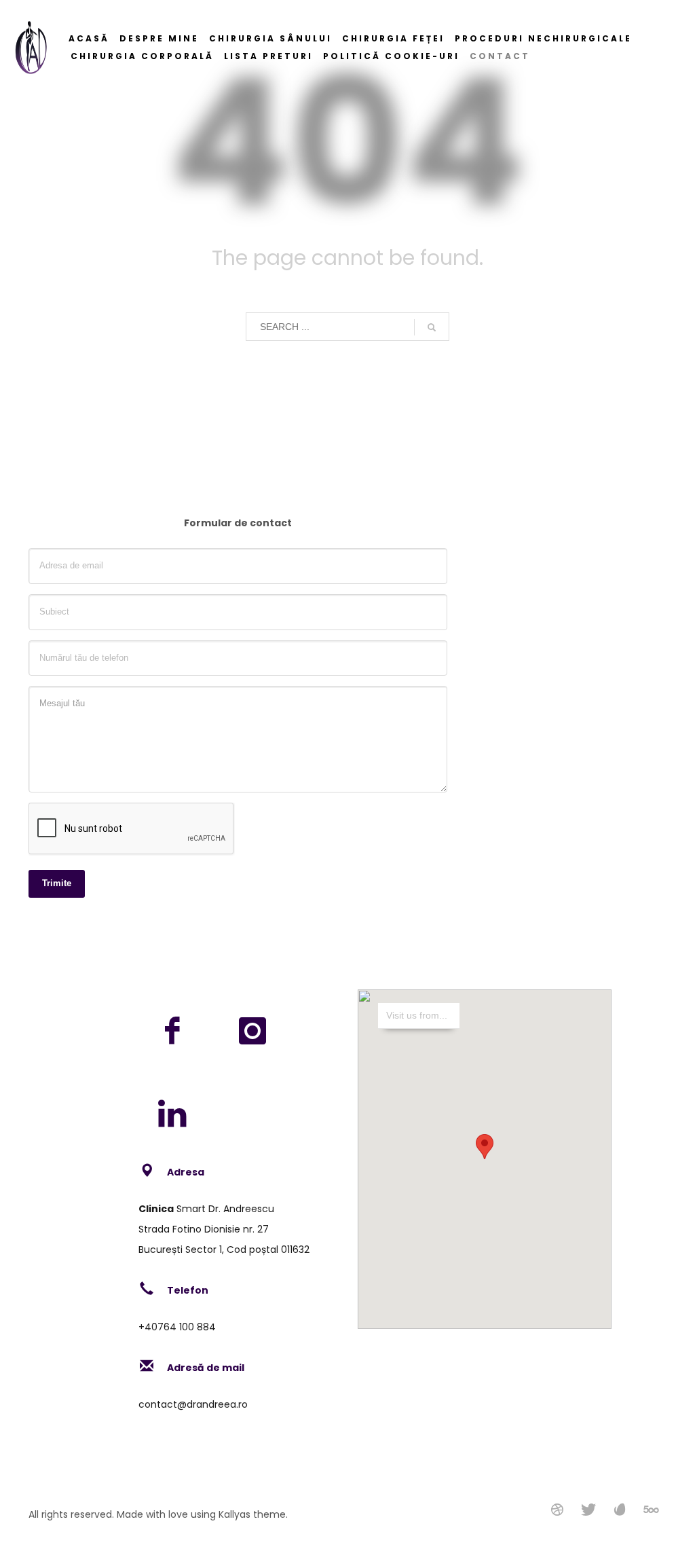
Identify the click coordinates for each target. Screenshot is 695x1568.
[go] (431, 327)
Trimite (56, 883)
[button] (484, 1147)
